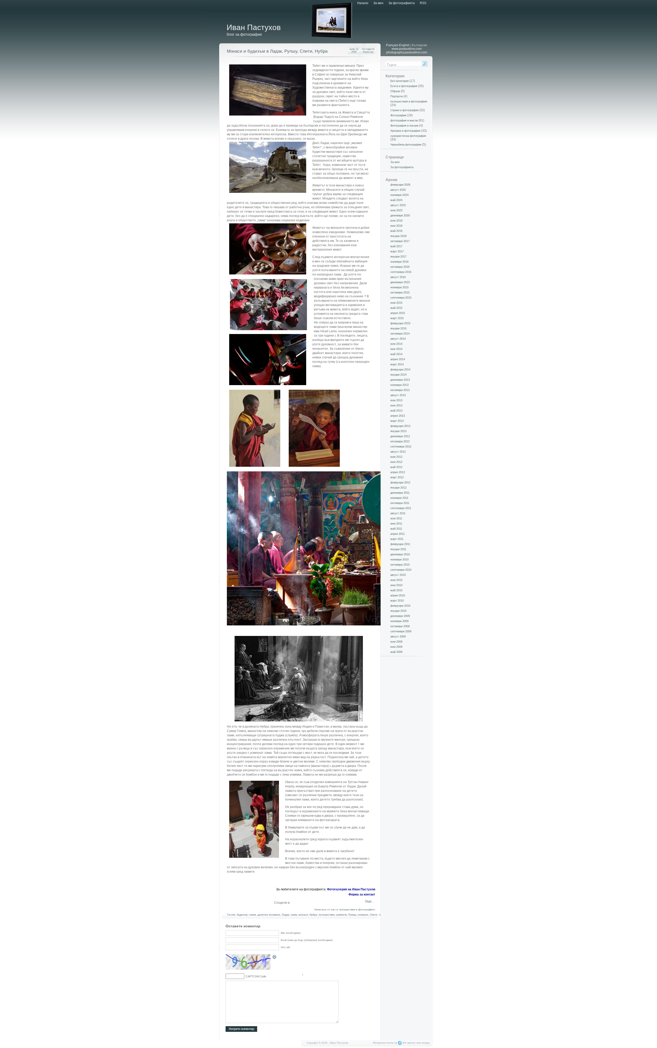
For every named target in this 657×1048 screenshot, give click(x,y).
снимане (363, 914)
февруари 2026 (400, 184)
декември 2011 (400, 492)
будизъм (242, 914)
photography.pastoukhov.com (406, 52)
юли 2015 (396, 302)
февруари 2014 (400, 369)
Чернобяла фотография (405, 144)
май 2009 (396, 651)
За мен (378, 3)
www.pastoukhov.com (407, 49)
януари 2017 (398, 256)
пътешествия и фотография (356, 909)
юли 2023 (396, 210)
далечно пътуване (269, 914)
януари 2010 (398, 610)
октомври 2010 (400, 564)
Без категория (399, 80)
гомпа (252, 914)
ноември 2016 (399, 261)
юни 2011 (396, 523)
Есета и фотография (403, 86)
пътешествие (327, 914)
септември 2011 (400, 508)
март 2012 (397, 477)
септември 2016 (400, 271)
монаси (303, 914)
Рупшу (352, 914)
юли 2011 (396, 518)
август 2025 (398, 189)
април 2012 (397, 472)
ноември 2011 (399, 497)
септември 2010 (400, 569)
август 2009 (398, 636)
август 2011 (397, 513)
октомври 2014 (400, 333)
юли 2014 (396, 343)
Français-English (398, 45)
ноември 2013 (399, 384)
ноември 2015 (399, 287)
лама (294, 914)
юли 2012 (396, 456)
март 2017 (397, 251)
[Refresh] (274, 957)
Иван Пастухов (254, 27)
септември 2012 (400, 446)
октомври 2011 (399, 502)
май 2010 (396, 590)
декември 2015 (400, 282)
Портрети (396, 96)
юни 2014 (396, 348)
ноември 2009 (399, 621)
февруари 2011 (400, 544)
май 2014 (396, 354)
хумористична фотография (408, 135)
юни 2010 (396, 585)
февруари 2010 (400, 605)
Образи (395, 91)
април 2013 (397, 415)
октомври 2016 (400, 266)
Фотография (398, 115)
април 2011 (397, 533)
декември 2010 (400, 554)
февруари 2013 (400, 425)
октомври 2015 (400, 292)
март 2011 (396, 538)
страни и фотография (404, 110)
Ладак (285, 914)
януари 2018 (398, 235)
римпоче (341, 914)
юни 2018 (396, 225)
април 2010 (397, 595)
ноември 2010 (399, 559)
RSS (423, 3)
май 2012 (396, 467)
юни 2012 (396, 461)
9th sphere (409, 1042)
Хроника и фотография (405, 130)
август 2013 (398, 395)
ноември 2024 (399, 194)
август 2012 (398, 451)
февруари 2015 (400, 323)
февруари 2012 (400, 482)
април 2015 (397, 313)
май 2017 (396, 246)
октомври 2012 (400, 441)
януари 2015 (398, 328)
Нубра (313, 914)
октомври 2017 (400, 241)
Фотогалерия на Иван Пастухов (351, 889)
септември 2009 (400, 631)
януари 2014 (398, 374)
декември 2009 (400, 615)
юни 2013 (396, 405)
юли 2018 (396, 220)
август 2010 (398, 574)
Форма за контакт (362, 894)
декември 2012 (400, 436)
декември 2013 (400, 379)
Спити (373, 914)
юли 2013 (396, 400)
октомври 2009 (400, 626)
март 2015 (397, 318)
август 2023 (398, 205)
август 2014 (398, 338)
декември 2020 (400, 215)
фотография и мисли (404, 120)
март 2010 (397, 600)
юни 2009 (396, 646)
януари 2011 (398, 549)
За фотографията (402, 3)
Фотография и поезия (404, 125)
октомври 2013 (400, 390)
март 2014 (397, 364)
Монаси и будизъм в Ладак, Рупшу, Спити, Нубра (277, 51)
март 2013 (397, 420)
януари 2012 (398, 487)
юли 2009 (396, 641)
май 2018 (396, 230)
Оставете (368, 50)
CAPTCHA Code (256, 976)
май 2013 (396, 410)
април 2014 (397, 359)
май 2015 (396, 307)
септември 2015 (400, 297)
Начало (362, 3)
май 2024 (396, 200)
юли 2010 (396, 580)
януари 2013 (398, 431)
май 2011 (396, 528)
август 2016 (398, 277)
